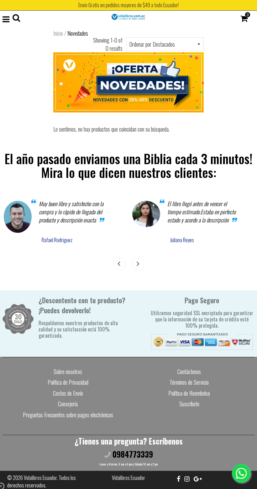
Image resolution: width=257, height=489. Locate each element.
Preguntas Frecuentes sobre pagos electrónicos (68, 415)
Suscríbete (189, 404)
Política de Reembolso (189, 393)
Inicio (58, 33)
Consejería (68, 404)
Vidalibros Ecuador (40, 477)
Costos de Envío (68, 393)
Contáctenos (189, 371)
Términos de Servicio (189, 382)
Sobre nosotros (68, 371)
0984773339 (132, 454)
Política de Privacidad (68, 382)
